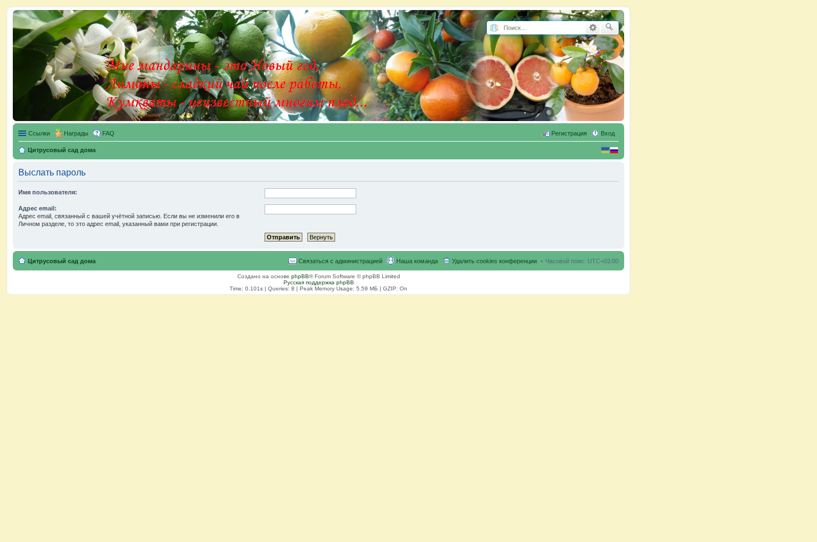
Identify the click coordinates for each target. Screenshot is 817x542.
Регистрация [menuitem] (569, 133)
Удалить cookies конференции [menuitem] (494, 261)
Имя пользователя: (47, 192)
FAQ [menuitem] (108, 133)
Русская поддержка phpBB (318, 282)
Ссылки (39, 133)
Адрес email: (37, 208)
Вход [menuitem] (608, 133)
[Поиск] (609, 27)
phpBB (300, 276)
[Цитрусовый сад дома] (237, 63)
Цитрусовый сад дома (62, 261)
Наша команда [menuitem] (417, 261)
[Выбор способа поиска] (494, 28)
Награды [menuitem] (76, 133)
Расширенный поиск (592, 27)
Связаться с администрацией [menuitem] (340, 261)
